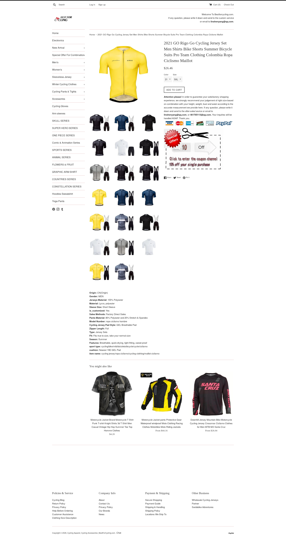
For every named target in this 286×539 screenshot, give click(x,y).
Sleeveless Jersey (68, 77)
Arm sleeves (58, 113)
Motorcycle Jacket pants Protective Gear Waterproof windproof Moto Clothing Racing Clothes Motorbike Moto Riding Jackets (162, 423)
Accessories (68, 98)
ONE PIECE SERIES (63, 135)
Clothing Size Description (64, 517)
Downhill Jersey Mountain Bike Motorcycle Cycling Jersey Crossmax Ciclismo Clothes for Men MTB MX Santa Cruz (211, 423)
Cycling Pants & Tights (68, 91)
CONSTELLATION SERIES (66, 186)
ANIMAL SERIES (61, 157)
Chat (118, 532)
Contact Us (104, 503)
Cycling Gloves (60, 106)
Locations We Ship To (155, 514)
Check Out (229, 4)
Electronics (58, 40)
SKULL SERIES (60, 120)
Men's (68, 62)
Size (175, 74)
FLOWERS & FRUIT (63, 164)
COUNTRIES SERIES (64, 179)
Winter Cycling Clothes (68, 84)
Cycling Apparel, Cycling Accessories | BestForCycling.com (91, 533)
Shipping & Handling (155, 507)
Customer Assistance (62, 514)
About (101, 499)
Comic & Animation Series (66, 142)
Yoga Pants (58, 201)
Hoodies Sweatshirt (62, 193)
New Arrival (68, 47)
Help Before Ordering (62, 510)
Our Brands (104, 510)
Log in (92, 4)
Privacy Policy (59, 507)
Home (55, 33)
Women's (68, 69)
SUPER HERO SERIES (65, 128)
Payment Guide (152, 503)
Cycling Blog (58, 499)
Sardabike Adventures (202, 507)
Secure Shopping (153, 499)
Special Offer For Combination (68, 55)
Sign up (102, 4)
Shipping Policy (152, 510)
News (101, 514)
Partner (195, 503)
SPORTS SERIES (62, 150)
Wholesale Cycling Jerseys (205, 499)
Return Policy (58, 503)
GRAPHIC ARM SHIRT (64, 172)
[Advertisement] (141, 470)
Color (166, 74)
